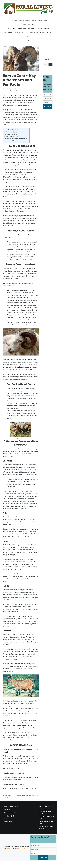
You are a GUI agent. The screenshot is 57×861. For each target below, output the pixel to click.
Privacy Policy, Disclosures (13, 846)
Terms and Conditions (10, 806)
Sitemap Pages (14, 848)
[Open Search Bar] (28, 41)
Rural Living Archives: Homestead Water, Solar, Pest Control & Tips (30, 20)
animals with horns (16, 574)
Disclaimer (6, 809)
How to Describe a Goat (11, 134)
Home (7, 20)
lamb (4, 713)
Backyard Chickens (28, 24)
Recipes (49, 32)
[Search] (50, 64)
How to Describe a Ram (11, 130)
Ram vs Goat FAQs (9, 141)
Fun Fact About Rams (10, 132)
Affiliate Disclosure (9, 813)
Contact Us (8, 822)
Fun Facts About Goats (11, 136)
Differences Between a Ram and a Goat (16, 138)
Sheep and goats (8, 169)
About (27, 36)
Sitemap (6, 848)
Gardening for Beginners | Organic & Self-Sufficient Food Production (23, 32)
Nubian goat (17, 501)
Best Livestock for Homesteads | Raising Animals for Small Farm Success (28, 28)
